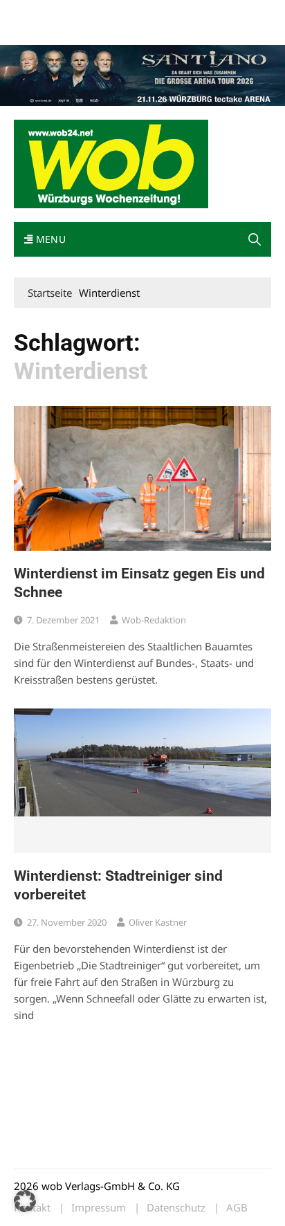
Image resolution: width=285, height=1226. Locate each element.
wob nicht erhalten (109, 12)
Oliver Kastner (158, 922)
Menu (49, 239)
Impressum (218, 12)
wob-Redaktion (154, 620)
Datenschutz (176, 1207)
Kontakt (171, 12)
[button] (254, 239)
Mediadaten (39, 12)
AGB (237, 1207)
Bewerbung (38, 29)
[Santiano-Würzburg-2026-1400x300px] (142, 74)
